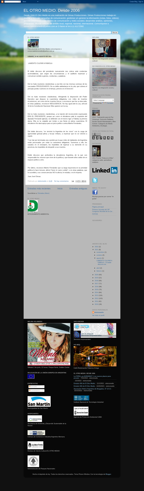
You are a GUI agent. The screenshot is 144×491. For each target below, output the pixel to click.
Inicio (60, 188)
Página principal (98, 207)
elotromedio (99, 312)
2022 (97, 247)
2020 (97, 275)
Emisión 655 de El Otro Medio (84, 386)
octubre (99, 255)
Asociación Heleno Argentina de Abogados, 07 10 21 (92, 389)
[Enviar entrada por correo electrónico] (72, 181)
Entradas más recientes (39, 188)
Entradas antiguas (78, 188)
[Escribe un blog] (79, 181)
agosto (99, 258)
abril (98, 268)
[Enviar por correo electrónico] (76, 181)
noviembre (101, 252)
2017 (97, 283)
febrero (99, 271)
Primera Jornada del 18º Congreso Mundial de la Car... (103, 210)
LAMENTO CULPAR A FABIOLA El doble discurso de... (104, 262)
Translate (110, 103)
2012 (97, 298)
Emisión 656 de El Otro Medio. (84, 383)
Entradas (33, 386)
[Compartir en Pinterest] (85, 181)
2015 (97, 289)
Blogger (108, 474)
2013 (97, 295)
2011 (97, 301)
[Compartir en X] (81, 181)
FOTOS (95, 214)
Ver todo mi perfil (98, 315)
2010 (97, 304)
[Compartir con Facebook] (83, 181)
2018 (97, 280)
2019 (97, 278)
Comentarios (35, 390)
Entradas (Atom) (43, 193)
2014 (97, 292)
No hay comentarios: (61, 181)
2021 (97, 249)
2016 (97, 286)
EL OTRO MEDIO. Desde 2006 (52, 10)
